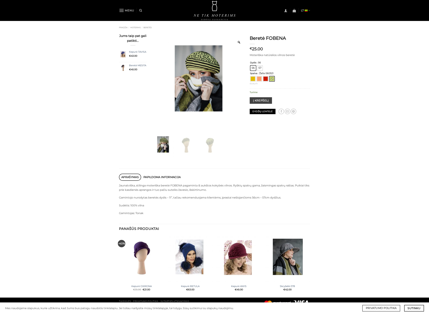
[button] (126, 10)
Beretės (147, 27)
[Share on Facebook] (281, 111)
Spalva (253, 73)
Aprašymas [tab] (130, 177)
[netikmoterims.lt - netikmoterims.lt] (214, 10)
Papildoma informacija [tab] (162, 177)
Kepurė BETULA (190, 286)
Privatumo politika (145, 301)
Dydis (253, 63)
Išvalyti (254, 83)
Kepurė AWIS (239, 286)
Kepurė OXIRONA (141, 286)
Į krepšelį (261, 100)
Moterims (135, 27)
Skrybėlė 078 (287, 286)
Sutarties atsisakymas (175, 301)
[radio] (253, 68)
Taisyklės (125, 301)
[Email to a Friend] (287, 111)
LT (302, 10)
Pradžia (123, 27)
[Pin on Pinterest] (293, 111)
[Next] (309, 266)
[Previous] (119, 266)
